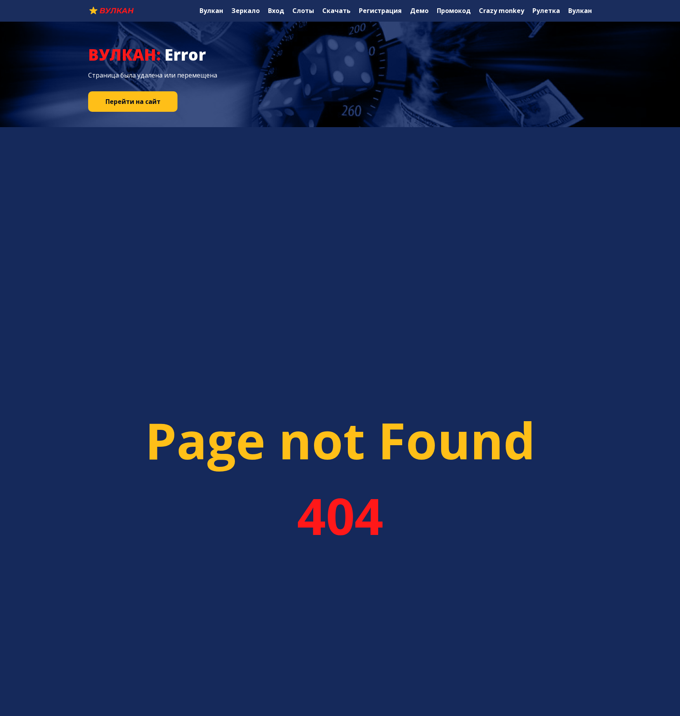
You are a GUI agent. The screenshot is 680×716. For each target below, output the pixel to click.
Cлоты (303, 10)
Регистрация (380, 10)
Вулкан (211, 10)
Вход (276, 10)
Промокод (454, 10)
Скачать (336, 10)
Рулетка (546, 10)
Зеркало (245, 10)
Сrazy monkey (501, 10)
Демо (419, 10)
